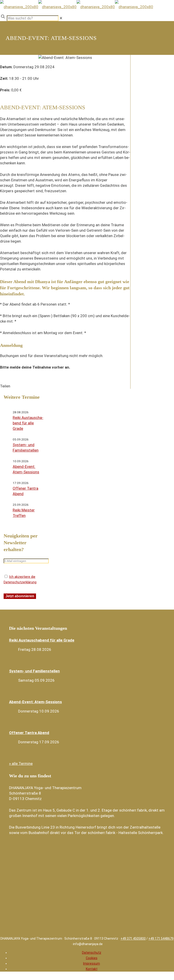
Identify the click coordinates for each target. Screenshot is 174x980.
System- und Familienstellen (34, 671)
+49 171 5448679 (161, 938)
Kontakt (91, 969)
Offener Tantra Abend (29, 732)
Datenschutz (91, 952)
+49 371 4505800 (133, 938)
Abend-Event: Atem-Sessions (35, 702)
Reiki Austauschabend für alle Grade (28, 423)
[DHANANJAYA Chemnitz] (76, 6)
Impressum (91, 963)
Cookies (91, 958)
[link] (61, 18)
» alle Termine (21, 763)
